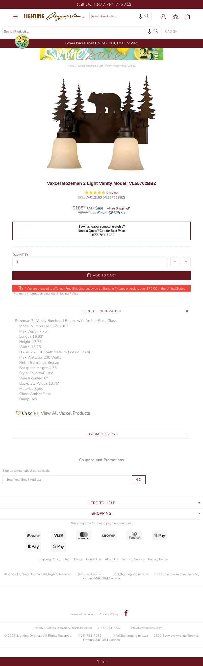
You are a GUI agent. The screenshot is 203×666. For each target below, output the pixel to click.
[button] (140, 16)
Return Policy (73, 559)
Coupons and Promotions (101, 459)
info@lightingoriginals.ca (130, 574)
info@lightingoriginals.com (146, 628)
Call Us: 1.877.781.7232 (101, 4)
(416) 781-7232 (90, 574)
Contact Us (94, 559)
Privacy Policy (158, 559)
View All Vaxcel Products (65, 413)
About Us (111, 559)
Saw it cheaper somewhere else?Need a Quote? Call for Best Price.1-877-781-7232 (102, 231)
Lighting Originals (55, 16)
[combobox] (121, 16)
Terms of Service (133, 559)
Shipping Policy (67, 294)
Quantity (20, 255)
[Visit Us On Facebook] (126, 613)
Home (71, 65)
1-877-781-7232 (109, 628)
